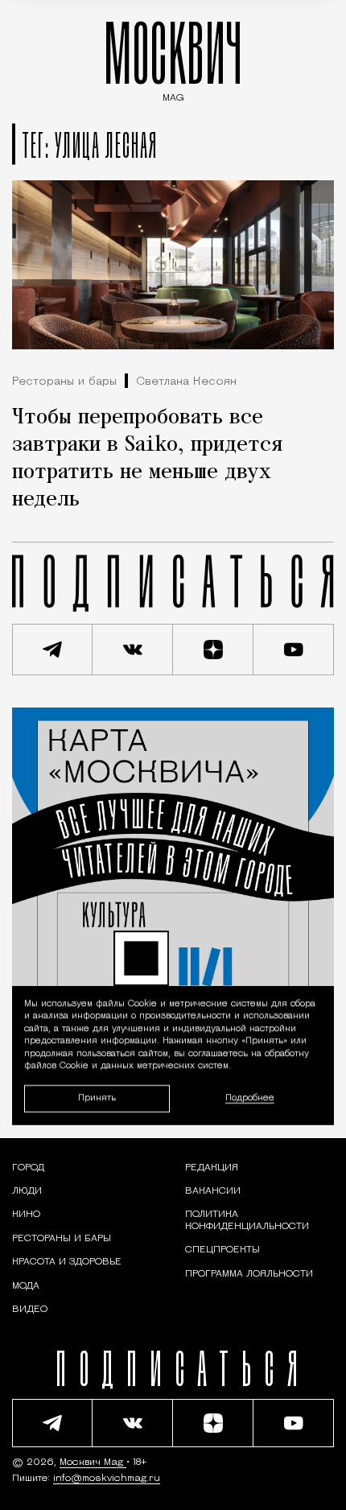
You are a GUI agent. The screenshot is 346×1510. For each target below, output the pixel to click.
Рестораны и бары (64, 382)
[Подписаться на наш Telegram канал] (52, 649)
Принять (97, 1098)
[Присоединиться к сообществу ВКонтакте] (133, 649)
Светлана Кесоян (186, 382)
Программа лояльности (249, 1274)
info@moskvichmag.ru (106, 1478)
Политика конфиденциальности (247, 1220)
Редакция (211, 1168)
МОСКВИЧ (173, 57)
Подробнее (249, 1098)
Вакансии (213, 1191)
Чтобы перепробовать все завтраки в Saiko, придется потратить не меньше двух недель (147, 458)
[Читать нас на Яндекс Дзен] (213, 649)
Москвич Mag (93, 1462)
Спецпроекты (222, 1250)
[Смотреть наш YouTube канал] (293, 649)
